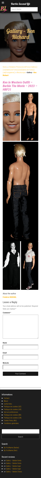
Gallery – (9, 461)
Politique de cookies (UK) (12, 409)
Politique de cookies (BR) (12, 415)
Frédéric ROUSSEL (9, 297)
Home (5, 67)
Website (6, 363)
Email (5, 353)
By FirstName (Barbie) (11, 448)
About (6, 401)
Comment (7, 313)
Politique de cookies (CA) (12, 418)
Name (5, 343)
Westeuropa (21, 72)
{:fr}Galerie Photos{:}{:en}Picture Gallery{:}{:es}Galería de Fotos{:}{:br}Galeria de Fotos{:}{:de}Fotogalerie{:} (20, 70)
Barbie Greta (17, 461)
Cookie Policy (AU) (10, 420)
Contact (6, 398)
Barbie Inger (17, 466)
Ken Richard (23, 33)
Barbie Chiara (17, 472)
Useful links (8, 404)
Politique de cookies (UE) (12, 407)
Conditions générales (11, 423)
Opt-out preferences (11, 412)
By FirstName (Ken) (10, 450)
